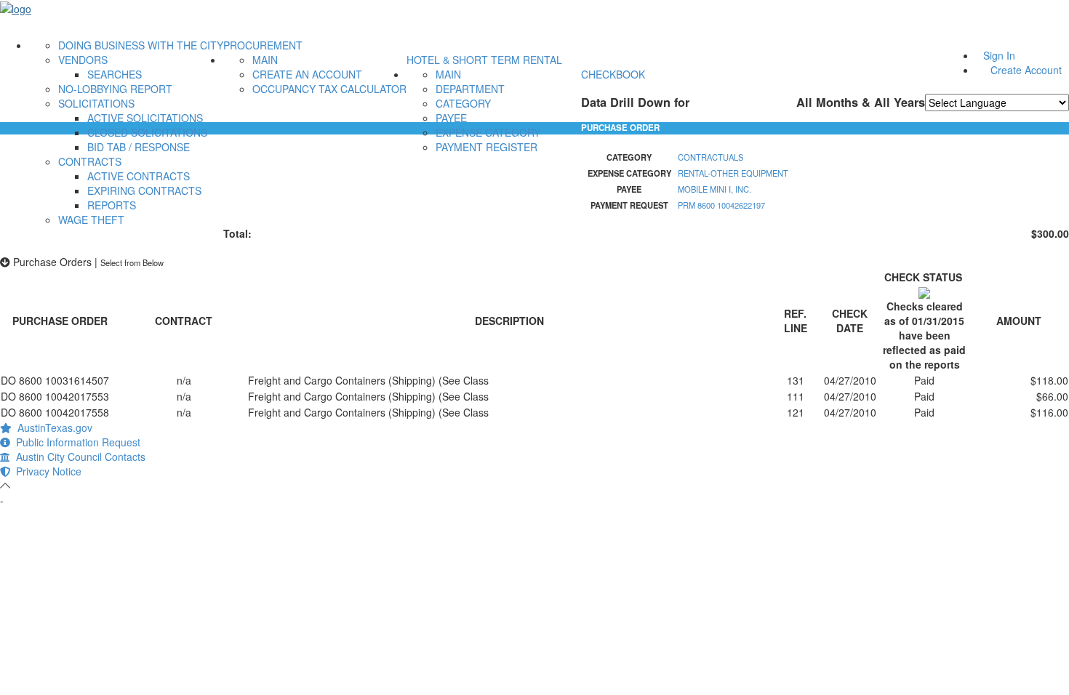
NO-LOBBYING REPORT (115, 88)
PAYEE (451, 118)
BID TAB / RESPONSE (138, 147)
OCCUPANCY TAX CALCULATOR (329, 88)
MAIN (265, 59)
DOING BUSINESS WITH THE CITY (140, 45)
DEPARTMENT (470, 88)
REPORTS (111, 205)
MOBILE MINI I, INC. (714, 189)
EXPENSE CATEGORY (488, 132)
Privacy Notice (45, 471)
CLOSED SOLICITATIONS (147, 132)
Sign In (999, 55)
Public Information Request (75, 442)
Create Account (1026, 70)
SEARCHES (114, 74)
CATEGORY (463, 103)
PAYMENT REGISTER (486, 147)
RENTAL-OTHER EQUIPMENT (733, 173)
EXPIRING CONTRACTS (144, 190)
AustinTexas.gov (52, 427)
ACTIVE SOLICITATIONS (145, 118)
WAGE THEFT (91, 219)
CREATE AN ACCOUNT (307, 74)
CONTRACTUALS (710, 157)
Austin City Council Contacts (77, 456)
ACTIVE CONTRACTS (138, 176)
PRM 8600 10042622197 (721, 205)
